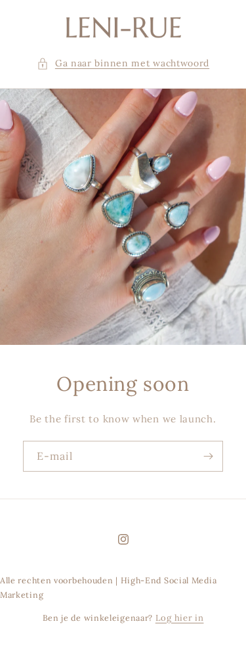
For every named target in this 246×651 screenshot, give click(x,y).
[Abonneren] (208, 456)
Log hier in (179, 617)
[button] (123, 63)
